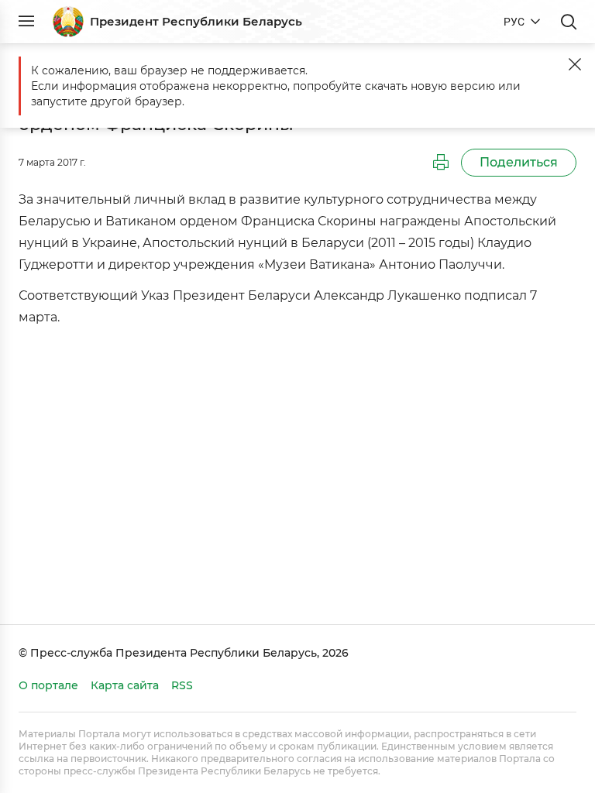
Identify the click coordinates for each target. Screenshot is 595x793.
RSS (182, 685)
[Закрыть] (575, 64)
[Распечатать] (441, 163)
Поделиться (519, 162)
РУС (514, 21)
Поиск (568, 21)
